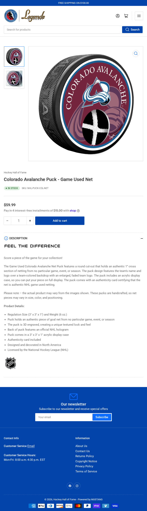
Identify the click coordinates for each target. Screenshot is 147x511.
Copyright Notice (86, 461)
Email (31, 446)
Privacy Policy (84, 466)
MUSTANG (97, 499)
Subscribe (102, 417)
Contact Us (82, 451)
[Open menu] (139, 16)
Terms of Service (86, 471)
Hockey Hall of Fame (15, 172)
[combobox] (73, 30)
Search (135, 29)
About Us (81, 446)
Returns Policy (84, 456)
